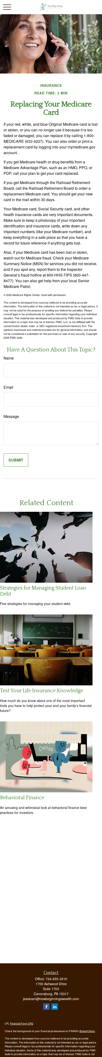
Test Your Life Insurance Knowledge (41, 691)
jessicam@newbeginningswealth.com (51, 998)
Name (9, 358)
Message (11, 416)
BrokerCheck (87, 1031)
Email (8, 387)
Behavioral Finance (22, 798)
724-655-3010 (56, 978)
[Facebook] (46, 1006)
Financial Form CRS (21, 1023)
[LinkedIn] (54, 1006)
